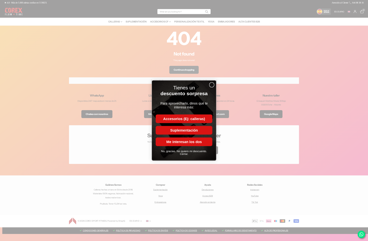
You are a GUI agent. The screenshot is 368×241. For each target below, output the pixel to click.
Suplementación (184, 130)
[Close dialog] (211, 85)
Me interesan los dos (184, 142)
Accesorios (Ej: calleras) (184, 119)
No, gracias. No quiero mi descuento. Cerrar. (184, 152)
